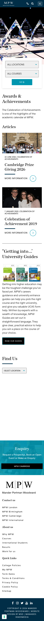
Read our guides (13, 341)
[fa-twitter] (22, 603)
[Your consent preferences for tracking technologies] (4, 616)
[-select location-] (14, 370)
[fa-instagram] (17, 603)
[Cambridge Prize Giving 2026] (22, 158)
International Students (15, 543)
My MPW (7, 570)
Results (6, 547)
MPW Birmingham (12, 512)
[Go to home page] (8, 4)
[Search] (32, 3)
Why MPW (8, 534)
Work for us (9, 551)
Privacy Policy (10, 582)
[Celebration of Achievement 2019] (22, 212)
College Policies (11, 565)
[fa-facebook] (12, 603)
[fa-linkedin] (31, 603)
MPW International (13, 520)
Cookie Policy (10, 587)
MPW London (9, 507)
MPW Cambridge (22, 466)
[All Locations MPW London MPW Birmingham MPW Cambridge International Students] (22, 64)
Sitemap (6, 591)
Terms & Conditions (13, 578)
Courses (6, 538)
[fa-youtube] (26, 603)
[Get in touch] (28, 3)
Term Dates (8, 574)
